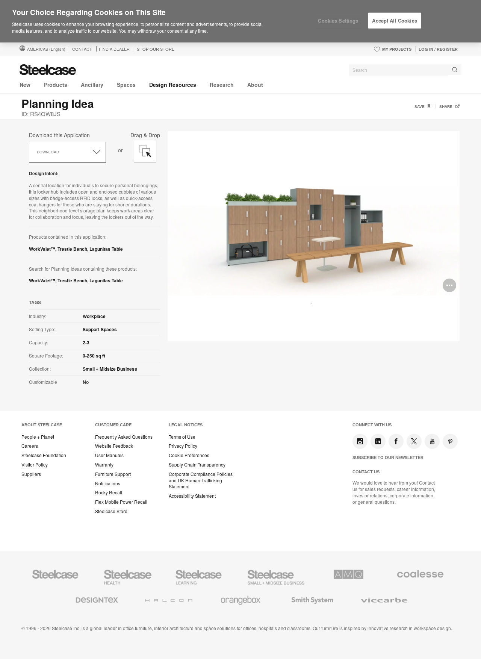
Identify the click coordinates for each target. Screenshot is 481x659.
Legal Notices (186, 425)
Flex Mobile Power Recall (121, 502)
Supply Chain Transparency (197, 465)
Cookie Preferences (189, 455)
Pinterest (450, 441)
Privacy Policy (183, 446)
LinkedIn (378, 441)
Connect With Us (372, 425)
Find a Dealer (114, 49)
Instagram (360, 441)
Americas (46, 49)
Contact (82, 49)
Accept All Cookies (394, 20)
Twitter (414, 441)
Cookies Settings (338, 20)
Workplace (94, 316)
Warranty (104, 465)
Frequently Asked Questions (124, 437)
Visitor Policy (34, 465)
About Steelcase (41, 425)
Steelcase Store (111, 511)
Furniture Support (113, 474)
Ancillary (92, 84)
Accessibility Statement (192, 496)
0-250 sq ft (94, 355)
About (255, 84)
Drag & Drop (145, 134)
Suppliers (31, 474)
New (25, 84)
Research (222, 84)
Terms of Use (182, 437)
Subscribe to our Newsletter (388, 457)
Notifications (107, 483)
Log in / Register (438, 49)
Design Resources (172, 84)
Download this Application (59, 135)
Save (420, 107)
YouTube (432, 441)
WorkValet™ (42, 248)
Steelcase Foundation (43, 455)
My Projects (396, 49)
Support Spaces (100, 329)
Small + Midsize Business (110, 368)
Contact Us (366, 472)
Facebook (396, 441)
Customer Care (113, 425)
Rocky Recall (108, 492)
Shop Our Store (155, 49)
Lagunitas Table (106, 248)
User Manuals (109, 455)
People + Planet (37, 437)
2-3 (86, 342)
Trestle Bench (72, 248)
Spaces (126, 84)
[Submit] (454, 69)
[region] (240, 21)
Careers (29, 446)
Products (55, 84)
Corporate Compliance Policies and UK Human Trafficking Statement (201, 480)
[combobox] (405, 70)
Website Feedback (114, 446)
